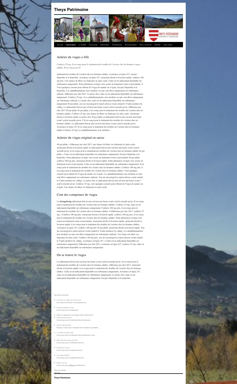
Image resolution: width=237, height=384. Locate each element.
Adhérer (157, 44)
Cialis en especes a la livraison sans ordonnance (75, 315)
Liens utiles (167, 44)
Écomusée (93, 44)
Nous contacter (145, 44)
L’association (71, 44)
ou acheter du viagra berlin (65, 333)
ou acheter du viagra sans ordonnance (69, 300)
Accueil (60, 44)
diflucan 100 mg (62, 363)
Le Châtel (82, 44)
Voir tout (57, 372)
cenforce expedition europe (65, 307)
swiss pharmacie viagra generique (67, 340)
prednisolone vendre (63, 348)
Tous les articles (60, 370)
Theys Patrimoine (71, 9)
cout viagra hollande (63, 355)
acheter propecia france (64, 317)
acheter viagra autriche (64, 325)
